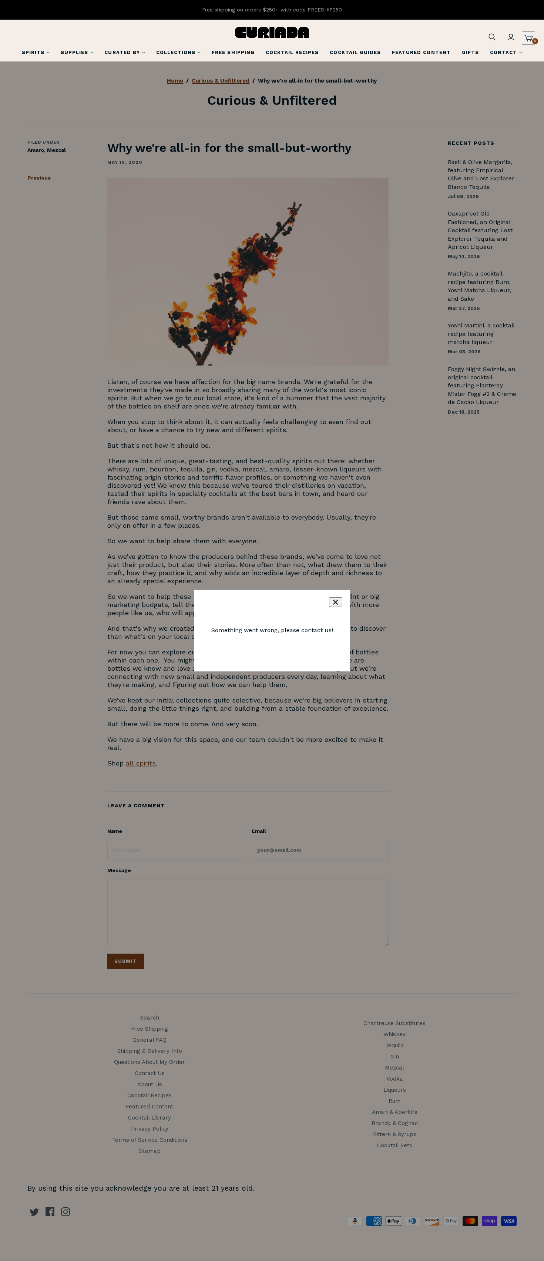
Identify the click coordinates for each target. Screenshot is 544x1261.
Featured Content (421, 52)
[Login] (511, 37)
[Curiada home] (272, 32)
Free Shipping (233, 52)
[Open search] (492, 37)
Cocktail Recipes (292, 52)
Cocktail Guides (355, 52)
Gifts (470, 52)
